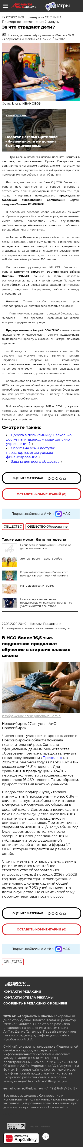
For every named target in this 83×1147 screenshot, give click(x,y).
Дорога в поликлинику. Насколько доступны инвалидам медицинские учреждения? (39, 439)
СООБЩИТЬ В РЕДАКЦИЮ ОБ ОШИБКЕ (35, 1003)
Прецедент (53, 758)
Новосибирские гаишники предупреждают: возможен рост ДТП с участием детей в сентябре (46, 603)
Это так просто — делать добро (41, 558)
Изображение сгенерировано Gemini (31, 716)
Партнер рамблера (40, 1126)
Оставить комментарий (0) (41, 494)
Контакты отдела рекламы (28, 997)
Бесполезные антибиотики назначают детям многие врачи (45, 546)
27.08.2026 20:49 (14, 624)
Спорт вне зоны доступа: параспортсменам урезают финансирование (30, 452)
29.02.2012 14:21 (13, 17)
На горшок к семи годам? (37, 585)
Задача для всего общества (35, 462)
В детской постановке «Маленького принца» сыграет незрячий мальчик (44, 574)
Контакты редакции (22, 991)
